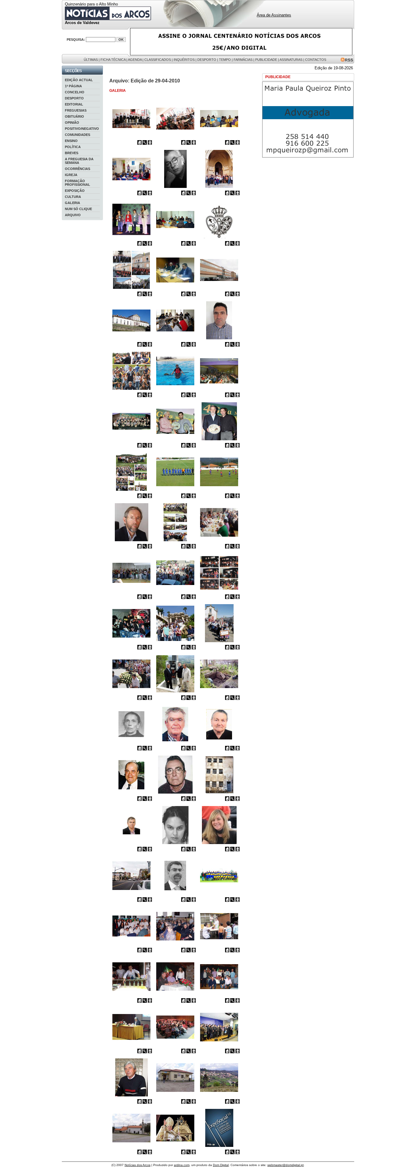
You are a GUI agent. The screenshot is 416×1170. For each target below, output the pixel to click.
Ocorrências (77, 169)
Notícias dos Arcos (137, 1165)
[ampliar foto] (145, 143)
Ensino (71, 141)
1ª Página (73, 86)
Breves (71, 153)
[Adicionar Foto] (150, 143)
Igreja (71, 175)
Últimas (91, 59)
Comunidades (77, 135)
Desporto (206, 59)
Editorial (74, 104)
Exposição (75, 190)
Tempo (225, 59)
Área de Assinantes (274, 15)
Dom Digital (221, 1165)
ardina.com (181, 1165)
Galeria (72, 203)
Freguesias (75, 110)
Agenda (135, 59)
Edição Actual (79, 80)
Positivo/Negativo (82, 128)
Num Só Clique (78, 209)
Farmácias (243, 59)
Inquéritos (184, 59)
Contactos (315, 59)
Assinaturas (291, 59)
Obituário (74, 116)
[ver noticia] (139, 143)
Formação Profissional (77, 182)
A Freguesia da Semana (79, 160)
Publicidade (266, 59)
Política (73, 147)
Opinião (72, 122)
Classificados (157, 59)
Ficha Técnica (112, 59)
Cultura (73, 197)
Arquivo (73, 215)
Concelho (74, 92)
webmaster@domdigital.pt (285, 1165)
